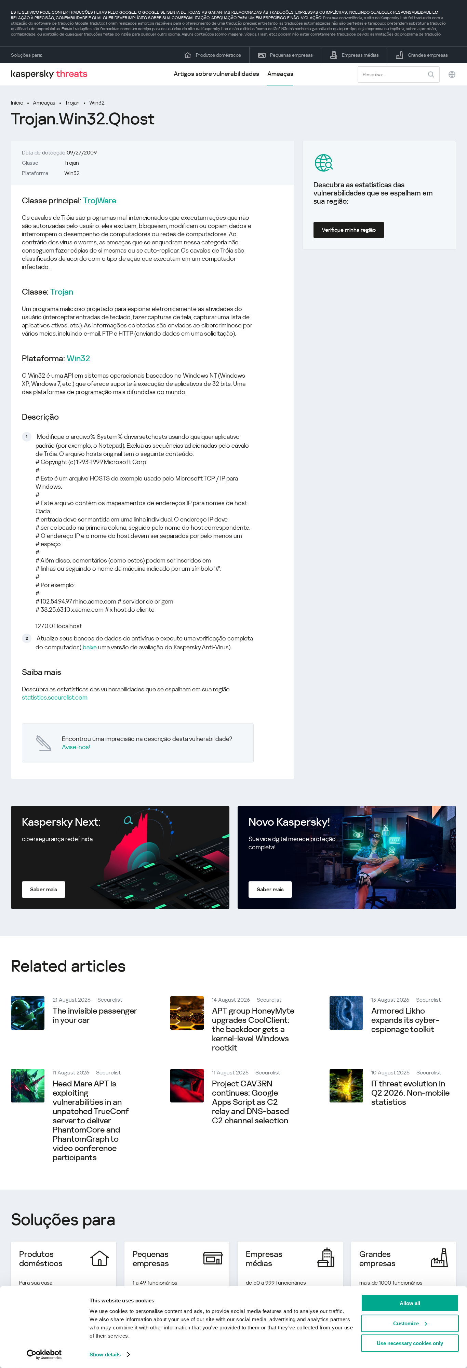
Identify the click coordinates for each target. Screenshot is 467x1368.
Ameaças (280, 73)
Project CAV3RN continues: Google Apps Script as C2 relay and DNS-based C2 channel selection (250, 1102)
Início (17, 102)
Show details (105, 1354)
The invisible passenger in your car (95, 1015)
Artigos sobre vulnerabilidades (216, 73)
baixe (90, 647)
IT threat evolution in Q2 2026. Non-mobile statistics (410, 1093)
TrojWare (99, 200)
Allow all (410, 1303)
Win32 (97, 102)
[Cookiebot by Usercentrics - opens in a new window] (44, 1355)
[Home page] (52, 74)
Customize (406, 1323)
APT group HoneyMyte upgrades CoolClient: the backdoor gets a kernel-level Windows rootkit (253, 1029)
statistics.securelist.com (55, 697)
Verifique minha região (349, 230)
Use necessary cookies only (410, 1343)
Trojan (72, 102)
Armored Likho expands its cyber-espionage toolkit (405, 1020)
